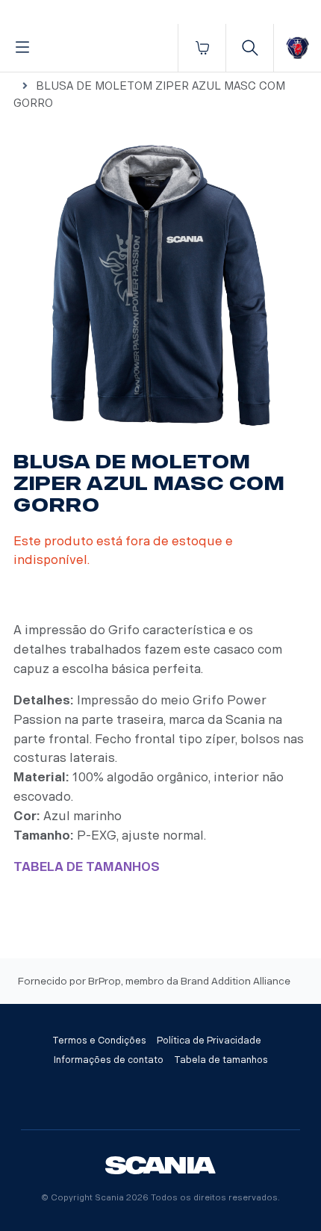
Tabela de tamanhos (221, 1060)
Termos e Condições (99, 1040)
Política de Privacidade (209, 1040)
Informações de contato (108, 1060)
